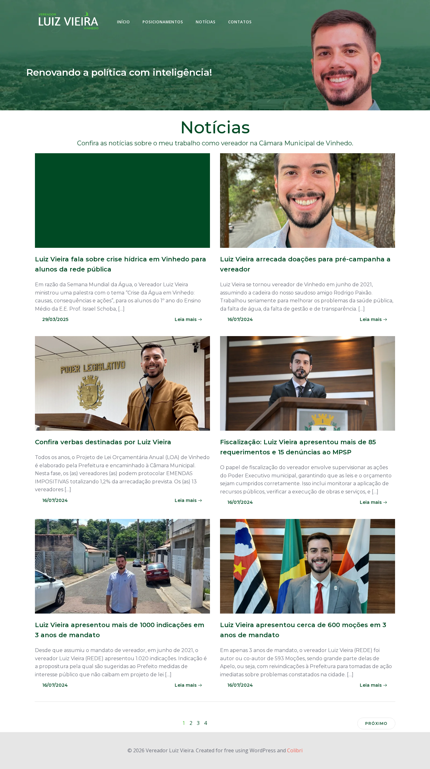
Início (123, 22)
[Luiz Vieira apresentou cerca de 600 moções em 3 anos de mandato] (307, 565)
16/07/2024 (240, 319)
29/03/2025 (55, 319)
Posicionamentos (163, 22)
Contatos (240, 22)
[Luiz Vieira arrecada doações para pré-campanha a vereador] (307, 199)
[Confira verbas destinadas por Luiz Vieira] (122, 382)
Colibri (295, 750)
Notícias (206, 22)
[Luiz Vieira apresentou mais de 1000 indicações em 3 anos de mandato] (122, 565)
